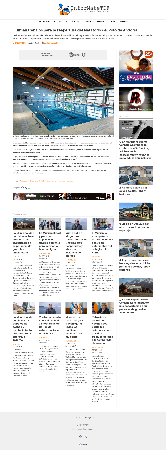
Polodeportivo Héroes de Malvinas (52, 181)
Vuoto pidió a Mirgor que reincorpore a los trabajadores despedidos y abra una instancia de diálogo (76, 244)
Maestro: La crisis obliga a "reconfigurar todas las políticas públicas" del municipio (74, 327)
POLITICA (90, 22)
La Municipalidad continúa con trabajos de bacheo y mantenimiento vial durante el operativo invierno (23, 328)
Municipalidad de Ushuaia (28, 181)
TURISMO (123, 22)
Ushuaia (70, 181)
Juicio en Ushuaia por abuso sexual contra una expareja (134, 227)
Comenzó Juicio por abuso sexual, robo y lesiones (133, 191)
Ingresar (90, 418)
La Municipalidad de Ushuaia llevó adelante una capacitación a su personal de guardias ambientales (23, 242)
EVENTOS (112, 22)
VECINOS (100, 22)
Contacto (76, 418)
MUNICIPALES (77, 22)
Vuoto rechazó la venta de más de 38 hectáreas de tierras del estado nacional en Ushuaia (50, 325)
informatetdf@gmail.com (83, 429)
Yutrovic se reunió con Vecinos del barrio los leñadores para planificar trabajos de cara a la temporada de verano (102, 330)
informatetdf (51, 43)
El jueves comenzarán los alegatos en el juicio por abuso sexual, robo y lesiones (134, 264)
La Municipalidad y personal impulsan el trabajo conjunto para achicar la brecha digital (50, 241)
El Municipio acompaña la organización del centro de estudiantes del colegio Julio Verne (102, 242)
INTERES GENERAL (60, 22)
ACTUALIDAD (44, 22)
